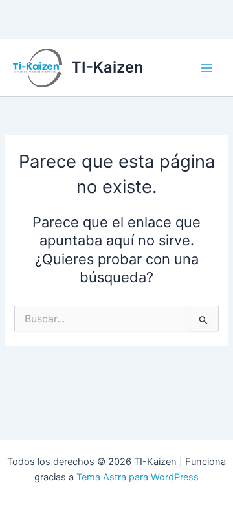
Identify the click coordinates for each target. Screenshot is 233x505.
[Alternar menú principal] (206, 68)
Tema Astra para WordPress (137, 477)
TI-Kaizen (107, 67)
